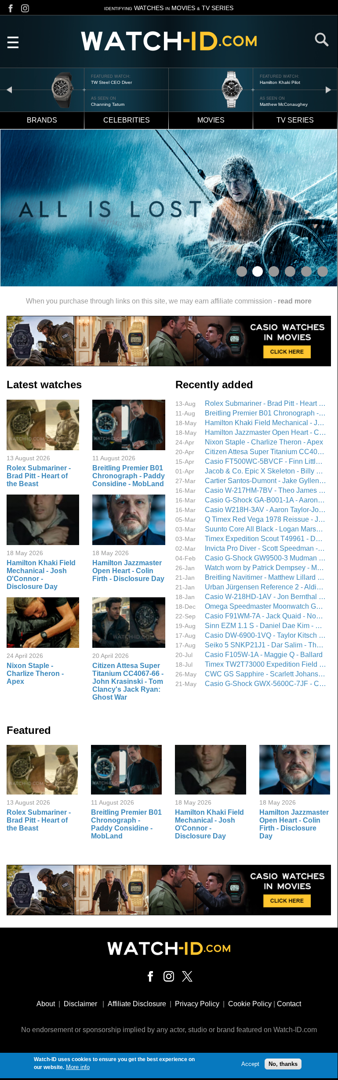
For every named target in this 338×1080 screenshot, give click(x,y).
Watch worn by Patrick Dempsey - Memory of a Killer (265, 567)
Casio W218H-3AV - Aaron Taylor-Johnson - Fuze (265, 509)
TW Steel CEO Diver (111, 82)
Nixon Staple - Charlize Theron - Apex (35, 673)
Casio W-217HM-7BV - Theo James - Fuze (265, 490)
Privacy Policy (197, 1004)
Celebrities (126, 120)
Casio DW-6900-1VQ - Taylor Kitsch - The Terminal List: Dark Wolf (265, 635)
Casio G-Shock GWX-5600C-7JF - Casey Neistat (265, 683)
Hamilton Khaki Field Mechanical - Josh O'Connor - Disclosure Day (41, 574)
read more (295, 301)
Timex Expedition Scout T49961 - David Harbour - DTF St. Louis (265, 538)
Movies (211, 120)
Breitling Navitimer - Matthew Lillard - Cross (265, 577)
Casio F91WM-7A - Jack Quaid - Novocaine (265, 616)
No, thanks (283, 1064)
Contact (289, 1004)
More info (78, 1067)
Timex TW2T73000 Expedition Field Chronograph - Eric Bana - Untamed (265, 664)
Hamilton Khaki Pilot (280, 82)
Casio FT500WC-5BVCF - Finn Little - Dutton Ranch (265, 461)
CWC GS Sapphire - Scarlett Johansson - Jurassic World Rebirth (265, 674)
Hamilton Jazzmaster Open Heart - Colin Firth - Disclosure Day (128, 570)
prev (9, 89)
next (328, 89)
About (45, 1004)
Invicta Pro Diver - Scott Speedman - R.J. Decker (265, 548)
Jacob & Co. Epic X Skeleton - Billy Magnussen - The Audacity (265, 471)
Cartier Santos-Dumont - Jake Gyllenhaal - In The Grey (265, 480)
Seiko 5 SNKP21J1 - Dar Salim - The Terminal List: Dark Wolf (265, 645)
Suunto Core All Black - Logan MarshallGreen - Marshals (265, 529)
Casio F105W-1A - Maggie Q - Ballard (264, 654)
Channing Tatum (107, 104)
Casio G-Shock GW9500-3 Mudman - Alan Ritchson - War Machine (265, 558)
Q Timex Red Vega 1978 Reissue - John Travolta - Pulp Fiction (265, 519)
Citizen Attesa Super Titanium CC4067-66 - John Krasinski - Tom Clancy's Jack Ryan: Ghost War (128, 681)
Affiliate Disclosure (137, 1004)
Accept (250, 1064)
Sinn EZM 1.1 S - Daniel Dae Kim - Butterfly (265, 625)
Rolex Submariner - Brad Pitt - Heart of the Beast (39, 476)
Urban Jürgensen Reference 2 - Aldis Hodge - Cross (265, 587)
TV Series (295, 120)
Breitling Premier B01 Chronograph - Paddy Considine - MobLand (128, 476)
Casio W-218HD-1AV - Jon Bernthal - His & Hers (265, 596)
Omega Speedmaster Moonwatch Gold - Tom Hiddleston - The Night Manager (265, 606)
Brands (42, 120)
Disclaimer (80, 1004)
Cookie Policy (250, 1004)
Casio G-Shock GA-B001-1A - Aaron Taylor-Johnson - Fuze (265, 500)
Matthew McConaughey (284, 104)
